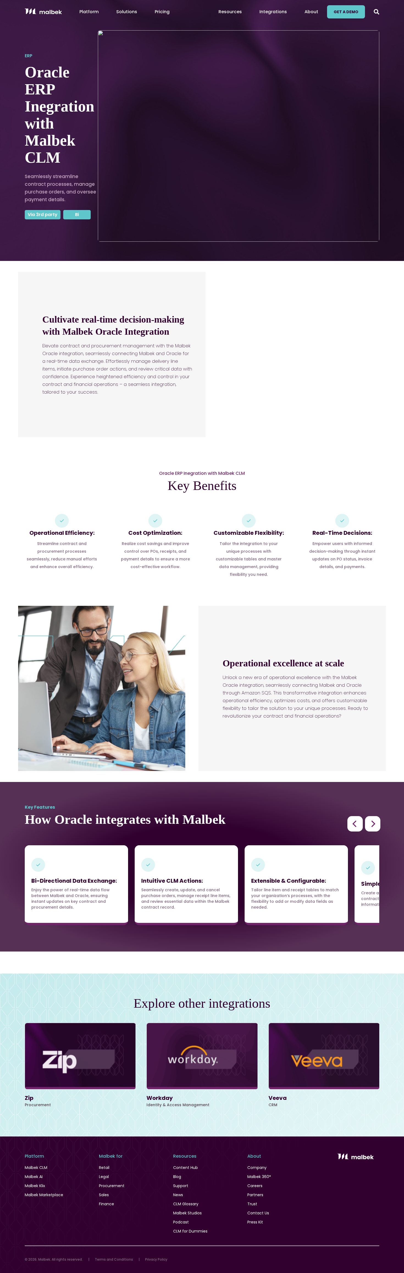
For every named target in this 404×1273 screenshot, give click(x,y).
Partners (255, 1195)
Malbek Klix (35, 1186)
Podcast (181, 1222)
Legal (104, 1176)
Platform (89, 12)
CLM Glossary (185, 1204)
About (311, 12)
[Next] (372, 824)
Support (180, 1186)
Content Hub (185, 1167)
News (178, 1195)
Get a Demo (346, 12)
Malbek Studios (187, 1213)
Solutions (126, 12)
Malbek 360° (259, 1176)
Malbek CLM (36, 1167)
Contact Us (258, 1213)
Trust (252, 1204)
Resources (230, 12)
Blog (177, 1176)
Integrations (273, 12)
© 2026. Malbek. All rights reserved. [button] (54, 1259)
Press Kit (255, 1222)
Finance (106, 1204)
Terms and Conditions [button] (114, 1259)
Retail (104, 1167)
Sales (104, 1195)
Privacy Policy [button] (156, 1259)
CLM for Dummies (190, 1231)
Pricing (162, 12)
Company (257, 1167)
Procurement (111, 1186)
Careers (254, 1186)
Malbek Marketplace (44, 1195)
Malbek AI (34, 1176)
